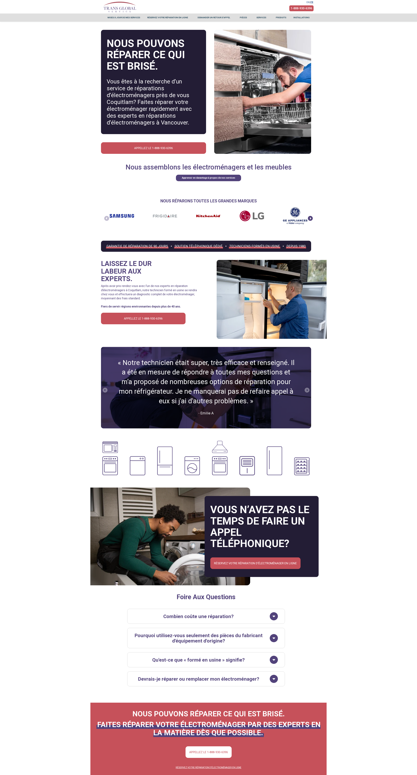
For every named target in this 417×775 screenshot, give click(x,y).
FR (311, 2)
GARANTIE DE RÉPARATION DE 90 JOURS (137, 246)
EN (308, 2)
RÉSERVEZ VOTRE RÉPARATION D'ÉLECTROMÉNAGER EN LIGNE (255, 563)
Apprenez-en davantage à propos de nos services (208, 177)
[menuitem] (123, 18)
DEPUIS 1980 (296, 246)
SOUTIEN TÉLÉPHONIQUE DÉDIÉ (199, 246)
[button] (310, 218)
